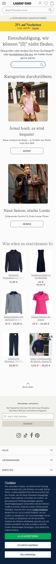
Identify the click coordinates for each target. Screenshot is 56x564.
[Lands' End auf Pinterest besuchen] (36, 436)
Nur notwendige (27, 554)
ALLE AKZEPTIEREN (27, 536)
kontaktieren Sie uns (21, 54)
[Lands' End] (22, 3)
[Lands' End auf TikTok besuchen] (24, 436)
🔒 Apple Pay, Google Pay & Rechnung (28, 18)
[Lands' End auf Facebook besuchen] (30, 436)
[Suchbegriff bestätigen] (50, 10)
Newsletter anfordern (28, 403)
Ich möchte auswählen (27, 545)
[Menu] (4, 3)
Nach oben (28, 386)
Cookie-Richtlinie (40, 510)
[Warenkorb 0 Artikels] (52, 3)
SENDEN (28, 423)
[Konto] (40, 3)
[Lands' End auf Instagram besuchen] (18, 436)
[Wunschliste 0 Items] (46, 3)
